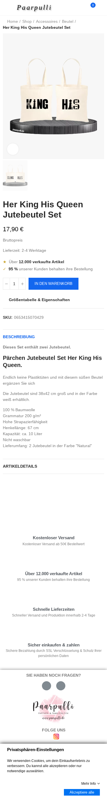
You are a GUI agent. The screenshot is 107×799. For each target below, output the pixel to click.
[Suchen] (81, 7)
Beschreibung (19, 336)
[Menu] (9, 7)
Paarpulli (34, 7)
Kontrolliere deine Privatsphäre (36, 495)
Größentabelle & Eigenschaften (39, 299)
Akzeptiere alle (82, 792)
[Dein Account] (101, 7)
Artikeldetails (20, 466)
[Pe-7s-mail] (46, 685)
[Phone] (60, 685)
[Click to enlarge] (13, 149)
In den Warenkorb (53, 283)
